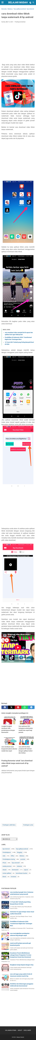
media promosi (7, 866)
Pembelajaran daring (9, 859)
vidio (4, 856)
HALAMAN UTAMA (10, 1030)
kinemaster (15, 869)
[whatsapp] (24, 707)
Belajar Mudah (18, 2)
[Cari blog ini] (33, 2)
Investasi (13, 876)
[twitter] (11, 707)
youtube (22, 859)
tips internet (6, 849)
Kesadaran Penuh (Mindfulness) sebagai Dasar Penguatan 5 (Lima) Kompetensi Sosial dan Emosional (20, 955)
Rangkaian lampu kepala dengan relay (21, 965)
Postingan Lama (28, 825)
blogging (19, 852)
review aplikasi (7, 873)
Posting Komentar (20, 22)
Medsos (22, 856)
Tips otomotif (16, 863)
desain (5, 869)
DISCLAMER (27, 1030)
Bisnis (4, 876)
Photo (4, 863)
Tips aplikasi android (22, 849)
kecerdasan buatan (21, 873)
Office (12, 856)
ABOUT (20, 1030)
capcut (26, 869)
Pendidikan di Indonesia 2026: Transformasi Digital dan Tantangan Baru (21, 923)
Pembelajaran (7, 852)
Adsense (19, 866)
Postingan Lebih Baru (9, 825)
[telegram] (31, 707)
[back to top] (32, 1036)
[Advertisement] (18, 43)
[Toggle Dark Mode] (30, 2)
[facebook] (4, 707)
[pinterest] (18, 707)
